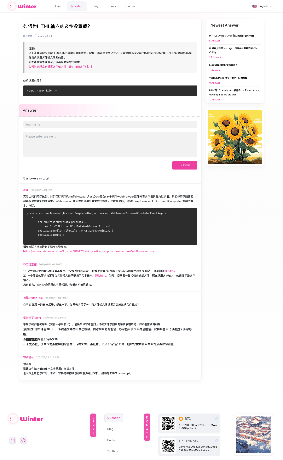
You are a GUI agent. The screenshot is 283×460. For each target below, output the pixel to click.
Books (112, 6)
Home (57, 6)
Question (76, 6)
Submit (185, 165)
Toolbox (130, 6)
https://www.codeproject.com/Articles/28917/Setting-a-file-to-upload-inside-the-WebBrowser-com (88, 251)
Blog (96, 6)
